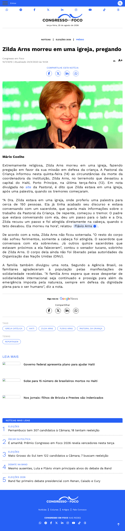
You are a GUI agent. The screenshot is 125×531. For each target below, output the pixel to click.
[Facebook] (34, 9)
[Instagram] (76, 9)
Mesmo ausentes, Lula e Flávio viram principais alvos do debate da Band (59, 468)
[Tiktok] (104, 9)
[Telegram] (21, 9)
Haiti (31, 328)
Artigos (65, 509)
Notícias (46, 39)
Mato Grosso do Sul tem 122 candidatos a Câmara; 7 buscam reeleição (58, 455)
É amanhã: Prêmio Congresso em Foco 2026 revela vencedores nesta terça (61, 443)
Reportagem (11, 342)
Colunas (54, 509)
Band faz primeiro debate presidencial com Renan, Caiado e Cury (54, 481)
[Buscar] (120, 3)
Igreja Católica (13, 328)
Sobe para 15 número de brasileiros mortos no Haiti (60, 381)
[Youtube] (90, 9)
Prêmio (80, 39)
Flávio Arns (83, 226)
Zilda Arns (47, 328)
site (28, 187)
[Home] (62, 18)
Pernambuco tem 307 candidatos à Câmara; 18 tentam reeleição (53, 430)
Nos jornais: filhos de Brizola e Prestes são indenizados (63, 397)
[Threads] (118, 9)
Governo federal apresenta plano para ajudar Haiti (59, 364)
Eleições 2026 (63, 39)
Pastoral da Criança (91, 328)
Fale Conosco (80, 509)
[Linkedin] (62, 9)
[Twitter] (48, 9)
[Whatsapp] (7, 9)
